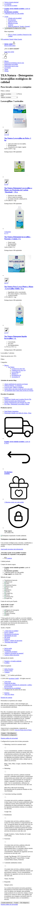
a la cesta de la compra (10, 5)
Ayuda (6, 16)
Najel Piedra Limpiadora (11, 411)
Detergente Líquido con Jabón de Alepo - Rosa (17, 413)
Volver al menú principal (11, 2)
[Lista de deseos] (5, 55)
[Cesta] (18, 57)
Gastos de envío (12, 21)
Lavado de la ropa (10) (18, 368)
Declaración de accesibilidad (12, 688)
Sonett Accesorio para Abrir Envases (14, 401)
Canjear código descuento (11, 655)
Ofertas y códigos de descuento (13, 640)
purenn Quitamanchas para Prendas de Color (17, 402)
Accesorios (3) (16, 377)
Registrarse (7, 650)
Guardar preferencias (6, 902)
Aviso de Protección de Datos (23, 730)
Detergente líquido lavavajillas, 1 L (15, 337)
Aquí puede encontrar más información (12, 549)
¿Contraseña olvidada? (10, 651)
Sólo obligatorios (11, 733)
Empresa (6, 693)
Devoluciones (12, 20)
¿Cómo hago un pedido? (11, 631)
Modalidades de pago (10, 635)
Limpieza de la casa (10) (19, 370)
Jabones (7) (15, 373)
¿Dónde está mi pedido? (15, 18)
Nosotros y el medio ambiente (12, 661)
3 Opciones (7, 231)
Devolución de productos (11, 634)
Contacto (10, 25)
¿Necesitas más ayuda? (10, 642)
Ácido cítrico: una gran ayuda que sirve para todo (18, 389)
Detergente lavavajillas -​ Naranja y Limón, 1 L (17, 238)
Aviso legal (7, 681)
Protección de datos (10, 683)
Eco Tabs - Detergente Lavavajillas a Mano (16, 404)
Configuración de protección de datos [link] (15, 689)
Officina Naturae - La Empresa (13, 385)
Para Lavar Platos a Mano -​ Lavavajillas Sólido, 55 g (18, 288)
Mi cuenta (7, 637)
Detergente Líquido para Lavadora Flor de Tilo (17, 399)
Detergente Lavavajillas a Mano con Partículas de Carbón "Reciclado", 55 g (18, 190)
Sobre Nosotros (8, 669)
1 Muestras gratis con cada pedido (14, 13)
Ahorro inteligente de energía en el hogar (16, 384)
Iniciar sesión (8, 648)
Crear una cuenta (9, 52)
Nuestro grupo (8, 670)
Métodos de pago (13, 23)
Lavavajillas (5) (16, 372)
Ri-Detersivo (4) (16, 375)
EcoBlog (6, 663)
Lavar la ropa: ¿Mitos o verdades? (14, 387)
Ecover (6, 397)
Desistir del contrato (6, 697)
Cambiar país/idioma (15, 675)
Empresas (7, 639)
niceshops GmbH (14, 678)
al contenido (7, 4)
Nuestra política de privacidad (9, 738)
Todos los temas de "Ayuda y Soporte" (19, 26)
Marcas (6, 365)
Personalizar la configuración (9, 735)
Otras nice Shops (9, 694)
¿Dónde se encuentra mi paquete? (14, 653)
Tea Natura (11, 367)
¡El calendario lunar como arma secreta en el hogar (18, 390)
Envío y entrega (8, 632)
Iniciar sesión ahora (9, 45)
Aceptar (3, 733)
